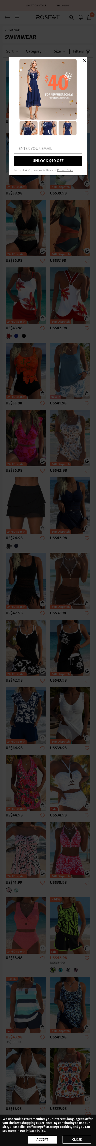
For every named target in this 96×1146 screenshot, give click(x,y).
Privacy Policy (35, 1131)
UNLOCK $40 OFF (48, 161)
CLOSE (77, 1140)
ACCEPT (42, 1140)
